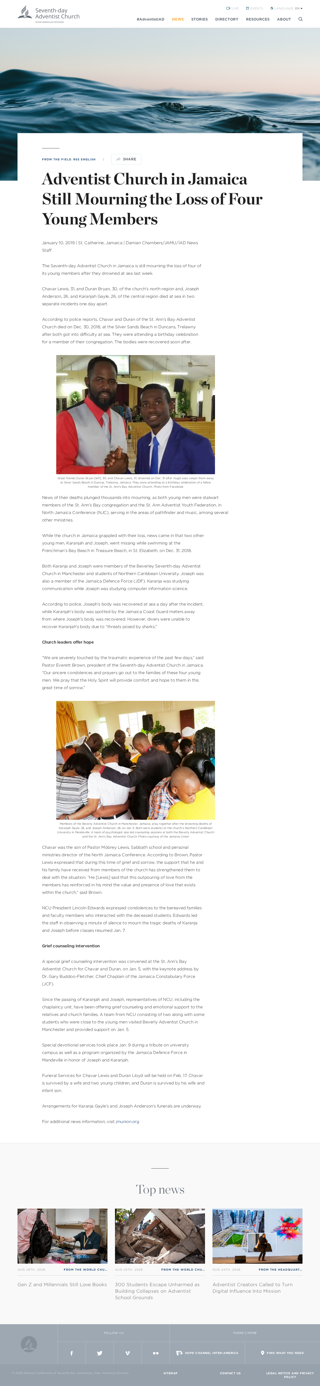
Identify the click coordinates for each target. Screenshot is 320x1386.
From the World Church (88, 1269)
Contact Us (230, 1373)
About (284, 19)
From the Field (57, 159)
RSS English (84, 159)
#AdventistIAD (150, 19)
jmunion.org (127, 1121)
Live (235, 8)
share (129, 159)
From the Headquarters (282, 1269)
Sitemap (171, 1373)
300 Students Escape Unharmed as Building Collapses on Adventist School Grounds (157, 1291)
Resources (258, 19)
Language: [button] (287, 8)
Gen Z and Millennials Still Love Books (62, 1284)
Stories (199, 19)
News (178, 19)
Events (256, 8)
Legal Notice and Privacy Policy (290, 1375)
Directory (226, 19)
